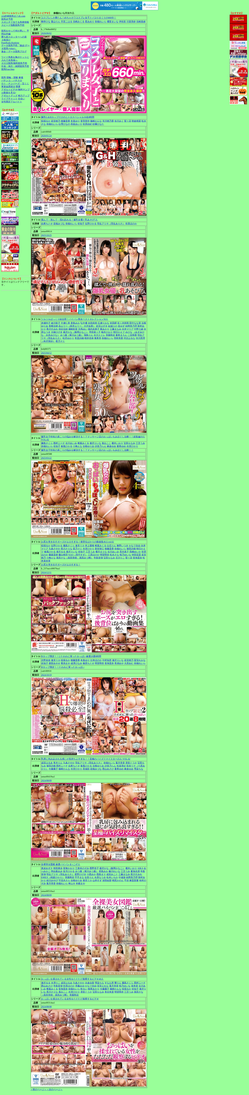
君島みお (75, 323)
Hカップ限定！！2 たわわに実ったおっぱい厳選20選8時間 (71, 656)
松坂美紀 (121, 766)
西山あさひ (108, 769)
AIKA (140, 868)
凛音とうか (131, 763)
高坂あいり (76, 124)
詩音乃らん (100, 446)
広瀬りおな (103, 323)
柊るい (83, 989)
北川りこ (120, 558)
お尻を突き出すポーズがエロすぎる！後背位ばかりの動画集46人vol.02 (77, 542)
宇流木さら (64, 880)
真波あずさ (47, 868)
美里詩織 (79, 338)
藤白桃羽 (63, 554)
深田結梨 (107, 880)
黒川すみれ (52, 329)
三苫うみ (140, 443)
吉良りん (89, 877)
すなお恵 (109, 983)
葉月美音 (120, 763)
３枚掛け (6, 40)
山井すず (97, 880)
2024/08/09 (46, 780)
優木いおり (117, 443)
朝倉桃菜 (136, 121)
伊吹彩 (122, 21)
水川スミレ (99, 335)
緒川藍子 (55, 323)
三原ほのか (93, 554)
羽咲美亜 (118, 338)
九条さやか (54, 548)
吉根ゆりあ (88, 446)
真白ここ (106, 443)
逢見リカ (79, 545)
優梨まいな (112, 21)
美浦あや (119, 663)
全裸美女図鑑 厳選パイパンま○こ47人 (60, 864)
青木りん (58, 763)
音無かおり (69, 868)
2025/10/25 (46, 235)
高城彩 (86, 769)
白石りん (111, 545)
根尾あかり (93, 989)
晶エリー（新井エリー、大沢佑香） (77, 326)
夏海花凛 (135, 871)
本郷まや (80, 883)
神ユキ (71, 883)
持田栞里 (136, 554)
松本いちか (112, 877)
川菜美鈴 (131, 21)
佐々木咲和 (123, 323)
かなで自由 (134, 545)
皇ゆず (121, 326)
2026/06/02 (46, 33)
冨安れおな (140, 660)
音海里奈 (137, 558)
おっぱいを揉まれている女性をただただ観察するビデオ (70, 999)
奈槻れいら (100, 21)
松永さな (114, 554)
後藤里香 (65, 121)
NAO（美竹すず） (77, 554)
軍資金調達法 (8, 86)
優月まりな (101, 551)
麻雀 (21, 77)
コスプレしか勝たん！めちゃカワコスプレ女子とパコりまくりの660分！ (78, 17)
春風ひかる (66, 446)
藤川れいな (114, 871)
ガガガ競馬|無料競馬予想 (14, 63)
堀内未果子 (93, 329)
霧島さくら (47, 443)
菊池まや (65, 663)
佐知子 (81, 223)
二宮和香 (132, 335)
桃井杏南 (89, 338)
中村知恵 (107, 660)
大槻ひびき (57, 332)
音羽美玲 (85, 121)
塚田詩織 (131, 548)
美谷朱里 (109, 992)
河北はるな (129, 338)
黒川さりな (66, 548)
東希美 (97, 338)
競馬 (3, 77)
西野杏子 (94, 868)
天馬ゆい (82, 329)
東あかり (104, 329)
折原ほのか (131, 223)
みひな (128, 332)
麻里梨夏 (134, 880)
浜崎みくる (78, 21)
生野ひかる (91, 223)
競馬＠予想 (7, 19)
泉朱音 (134, 986)
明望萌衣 (104, 554)
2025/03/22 (46, 458)
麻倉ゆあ (111, 446)
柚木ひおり (107, 332)
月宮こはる (66, 21)
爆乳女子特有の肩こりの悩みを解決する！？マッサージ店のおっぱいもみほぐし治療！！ (87, 450)
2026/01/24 (46, 135)
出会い (21, 98)
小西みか (91, 874)
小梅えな (77, 446)
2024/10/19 (46, 675)
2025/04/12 (46, 353)
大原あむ (128, 663)
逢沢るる (60, 551)
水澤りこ (55, 983)
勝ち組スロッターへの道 (14, 37)
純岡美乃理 (131, 326)
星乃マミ (60, 341)
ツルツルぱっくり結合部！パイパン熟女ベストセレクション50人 (74, 319)
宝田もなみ (129, 443)
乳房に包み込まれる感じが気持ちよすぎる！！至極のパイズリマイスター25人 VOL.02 (85, 759)
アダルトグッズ (9, 95)
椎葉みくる (83, 443)
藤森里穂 (53, 554)
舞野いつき (122, 545)
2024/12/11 (46, 572)
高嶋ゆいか (135, 551)
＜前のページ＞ (38, 1089)
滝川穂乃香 (108, 121)
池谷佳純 (63, 329)
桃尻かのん (118, 880)
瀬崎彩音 (73, 329)
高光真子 (124, 551)
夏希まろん (121, 335)
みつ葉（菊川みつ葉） (71, 335)
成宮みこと (112, 874)
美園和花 (110, 335)
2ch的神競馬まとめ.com (13, 16)
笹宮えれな (103, 986)
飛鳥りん (88, 335)
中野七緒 (138, 329)
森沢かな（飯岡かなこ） (75, 332)
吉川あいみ (71, 443)
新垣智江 (99, 548)
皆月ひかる (69, 871)
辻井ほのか (96, 660)
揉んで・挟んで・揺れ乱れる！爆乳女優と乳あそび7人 (69, 219)
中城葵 (122, 877)
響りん (117, 983)
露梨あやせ (54, 663)
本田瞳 (113, 323)
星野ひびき (80, 874)
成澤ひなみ (76, 663)
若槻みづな (59, 223)
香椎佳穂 (53, 326)
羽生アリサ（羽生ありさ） (111, 223)
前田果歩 (58, 868)
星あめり (89, 21)
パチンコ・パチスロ (11, 80)
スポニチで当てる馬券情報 (15, 22)
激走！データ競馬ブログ (14, 51)
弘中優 (83, 323)
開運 (18, 86)
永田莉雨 (92, 323)
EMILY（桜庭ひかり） (52, 877)
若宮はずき (101, 326)
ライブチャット (9, 98)
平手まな (79, 877)
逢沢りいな (95, 443)
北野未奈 (45, 660)
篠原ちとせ (88, 663)
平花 (126, 880)
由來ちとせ (47, 223)
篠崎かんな (96, 121)
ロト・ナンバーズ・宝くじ (15, 83)
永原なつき (100, 877)
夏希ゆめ (121, 446)
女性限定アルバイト (11, 101)
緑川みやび (52, 880)
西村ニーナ (59, 443)
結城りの (112, 326)
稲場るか (45, 121)
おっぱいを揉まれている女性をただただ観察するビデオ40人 (72, 979)
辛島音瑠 (98, 558)
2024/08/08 (46, 1006)
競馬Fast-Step (7, 69)
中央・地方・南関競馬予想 (15, 66)
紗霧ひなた (98, 124)
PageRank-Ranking (10, 43)
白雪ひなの (64, 124)
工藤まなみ (115, 329)
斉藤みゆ (79, 986)
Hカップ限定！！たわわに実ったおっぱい (62, 667)
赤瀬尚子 (45, 323)
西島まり (101, 874)
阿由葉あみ (57, 871)
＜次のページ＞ (55, 1089)
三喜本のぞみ (82, 868)
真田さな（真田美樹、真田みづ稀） (74, 558)
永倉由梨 (89, 983)
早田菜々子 (95, 332)
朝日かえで (119, 332)
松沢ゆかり (68, 338)
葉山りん (55, 21)
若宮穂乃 (55, 121)
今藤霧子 (53, 769)
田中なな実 (135, 323)
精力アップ (24, 95)
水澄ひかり (132, 446)
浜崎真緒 (141, 21)
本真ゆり (75, 121)
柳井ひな (45, 21)
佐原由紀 (87, 124)
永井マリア (127, 329)
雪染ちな (138, 769)
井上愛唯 (89, 545)
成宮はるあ (47, 763)
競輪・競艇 (12, 77)
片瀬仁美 (65, 323)
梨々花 (127, 121)
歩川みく (119, 121)
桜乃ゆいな (125, 554)
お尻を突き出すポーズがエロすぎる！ (60, 564)
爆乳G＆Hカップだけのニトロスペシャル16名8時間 (67, 117)
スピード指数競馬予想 (12, 25)
